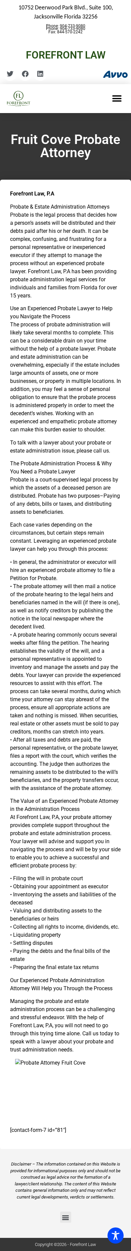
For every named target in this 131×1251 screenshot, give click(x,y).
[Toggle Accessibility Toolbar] (115, 1235)
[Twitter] (10, 74)
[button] (116, 98)
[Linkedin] (40, 74)
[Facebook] (25, 74)
